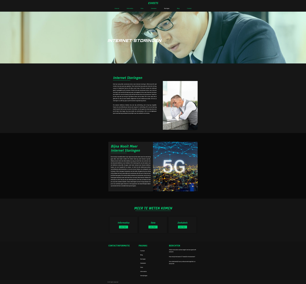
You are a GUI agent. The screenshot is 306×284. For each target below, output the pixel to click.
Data (142, 8)
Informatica (130, 8)
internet (117, 8)
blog (178, 8)
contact (189, 8)
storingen (166, 8)
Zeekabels (154, 8)
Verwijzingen (143, 275)
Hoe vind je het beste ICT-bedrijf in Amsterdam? (182, 256)
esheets (153, 3)
